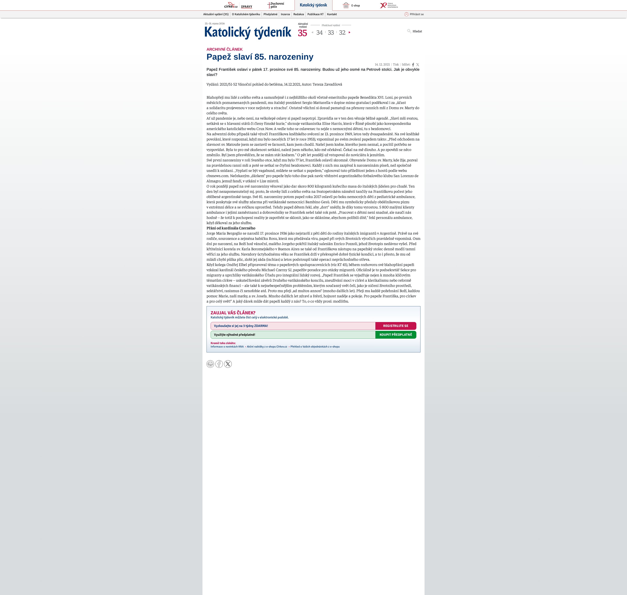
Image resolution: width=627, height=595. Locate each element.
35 (302, 32)
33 (331, 32)
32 (342, 32)
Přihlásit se (417, 14)
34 (320, 32)
